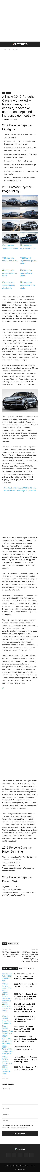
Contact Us (8, 1166)
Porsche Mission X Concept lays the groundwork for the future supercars (25, 1059)
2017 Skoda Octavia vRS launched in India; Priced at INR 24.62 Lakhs (10, 954)
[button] (3, 44)
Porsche (15, 49)
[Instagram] (14, 1155)
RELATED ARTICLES (10, 968)
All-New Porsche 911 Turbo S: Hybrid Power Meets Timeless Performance (25, 976)
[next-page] (7, 1077)
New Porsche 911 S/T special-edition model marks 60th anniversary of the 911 (25, 1039)
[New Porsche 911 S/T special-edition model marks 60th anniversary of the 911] (7, 1042)
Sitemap (32, 1166)
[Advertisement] (20, 20)
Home (4, 49)
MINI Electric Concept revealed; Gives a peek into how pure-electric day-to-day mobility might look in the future (29, 956)
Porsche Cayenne (13, 943)
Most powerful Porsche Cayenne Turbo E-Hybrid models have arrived (24, 1029)
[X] (26, 1155)
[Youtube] (31, 1155)
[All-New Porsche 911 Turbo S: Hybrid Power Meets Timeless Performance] (7, 977)
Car (9, 49)
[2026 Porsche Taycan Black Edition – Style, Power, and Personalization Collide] (7, 998)
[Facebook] (8, 1155)
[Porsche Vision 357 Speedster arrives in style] (7, 1050)
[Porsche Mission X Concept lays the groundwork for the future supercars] (7, 1061)
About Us (16, 1166)
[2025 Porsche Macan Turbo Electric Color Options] (7, 988)
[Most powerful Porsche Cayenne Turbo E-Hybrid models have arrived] (7, 1030)
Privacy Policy (24, 1166)
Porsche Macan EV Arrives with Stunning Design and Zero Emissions (25, 1018)
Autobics (6, 119)
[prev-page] (3, 1077)
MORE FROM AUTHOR (26, 968)
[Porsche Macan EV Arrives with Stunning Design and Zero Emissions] (7, 1019)
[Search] (37, 44)
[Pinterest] (20, 1155)
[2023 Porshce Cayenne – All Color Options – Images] (7, 1070)
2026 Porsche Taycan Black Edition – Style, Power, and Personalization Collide (25, 996)
